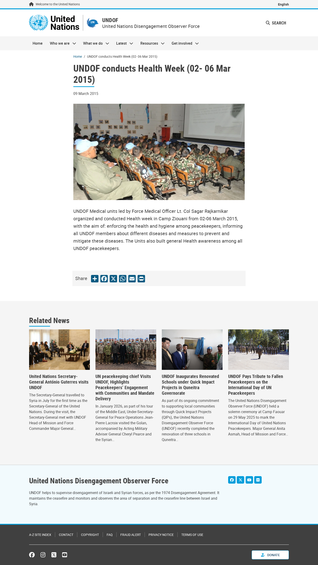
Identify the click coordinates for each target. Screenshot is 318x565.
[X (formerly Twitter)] (54, 555)
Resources (147, 43)
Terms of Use (192, 534)
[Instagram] (43, 555)
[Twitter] (240, 480)
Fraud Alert (130, 534)
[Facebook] (232, 480)
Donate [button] (273, 555)
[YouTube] (249, 480)
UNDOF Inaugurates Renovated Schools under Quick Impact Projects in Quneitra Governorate (190, 385)
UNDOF (110, 20)
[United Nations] (54, 23)
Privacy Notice (161, 534)
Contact (66, 534)
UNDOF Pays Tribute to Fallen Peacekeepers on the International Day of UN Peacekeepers (255, 385)
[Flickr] (258, 480)
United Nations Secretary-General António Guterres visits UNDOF (58, 382)
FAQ (110, 534)
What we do (91, 43)
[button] (276, 23)
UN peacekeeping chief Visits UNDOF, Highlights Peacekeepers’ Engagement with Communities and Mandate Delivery (124, 387)
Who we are (57, 43)
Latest (120, 43)
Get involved (180, 43)
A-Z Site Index (40, 534)
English (283, 4)
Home (38, 43)
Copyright (90, 534)
